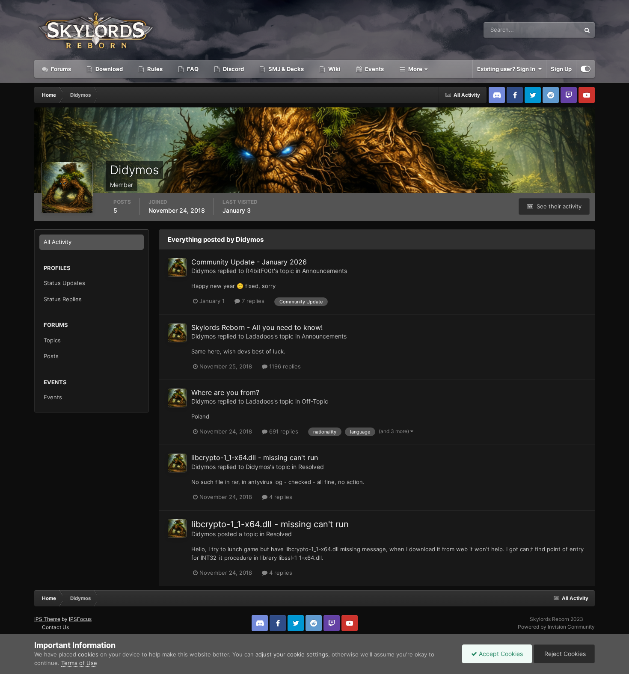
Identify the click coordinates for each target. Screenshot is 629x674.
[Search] (587, 30)
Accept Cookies (500, 653)
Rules (154, 68)
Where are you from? (225, 392)
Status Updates (549, 30)
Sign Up (561, 68)
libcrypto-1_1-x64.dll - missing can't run (254, 457)
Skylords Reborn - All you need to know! (257, 327)
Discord (233, 68)
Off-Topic (315, 401)
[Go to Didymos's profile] (177, 267)
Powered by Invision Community (556, 627)
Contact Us (55, 627)
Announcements (324, 270)
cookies (88, 654)
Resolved (311, 466)
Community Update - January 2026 (249, 262)
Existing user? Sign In (507, 68)
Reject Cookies (564, 653)
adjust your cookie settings (291, 654)
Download (108, 68)
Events (374, 68)
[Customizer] (585, 69)
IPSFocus (80, 619)
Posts (51, 356)
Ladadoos (259, 336)
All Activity (57, 241)
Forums (60, 68)
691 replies (282, 431)
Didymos (203, 270)
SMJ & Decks (285, 68)
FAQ (192, 68)
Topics (52, 340)
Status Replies (63, 299)
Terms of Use (79, 662)
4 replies (279, 496)
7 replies (252, 300)
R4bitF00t (260, 270)
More (415, 68)
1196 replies (284, 366)
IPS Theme (47, 619)
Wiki (334, 68)
